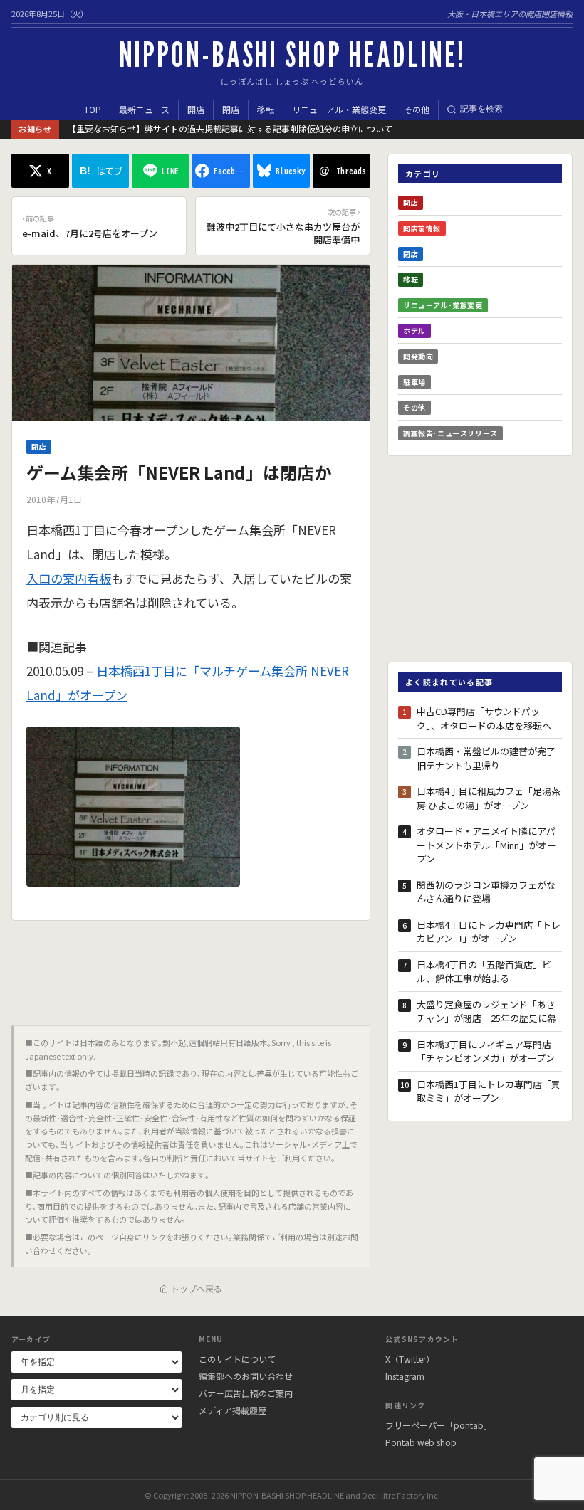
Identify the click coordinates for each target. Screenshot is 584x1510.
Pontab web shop (421, 1442)
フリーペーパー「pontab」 (438, 1425)
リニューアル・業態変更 (339, 109)
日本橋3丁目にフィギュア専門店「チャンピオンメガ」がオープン (486, 1051)
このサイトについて (237, 1359)
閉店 (230, 109)
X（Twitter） (409, 1359)
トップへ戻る (196, 1288)
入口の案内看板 (68, 578)
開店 (195, 109)
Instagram (404, 1376)
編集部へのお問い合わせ (246, 1376)
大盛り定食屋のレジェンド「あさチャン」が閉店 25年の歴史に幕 (486, 1011)
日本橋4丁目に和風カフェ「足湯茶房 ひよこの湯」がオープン (488, 798)
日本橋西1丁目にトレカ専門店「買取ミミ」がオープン (488, 1091)
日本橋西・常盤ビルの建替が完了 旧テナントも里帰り (489, 758)
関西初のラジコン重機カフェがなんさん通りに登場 (486, 892)
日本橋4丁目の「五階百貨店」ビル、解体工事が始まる (484, 972)
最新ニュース (144, 109)
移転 (265, 109)
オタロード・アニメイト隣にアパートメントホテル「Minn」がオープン (486, 844)
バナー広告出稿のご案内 (246, 1393)
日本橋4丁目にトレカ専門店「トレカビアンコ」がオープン (488, 932)
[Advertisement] (191, 967)
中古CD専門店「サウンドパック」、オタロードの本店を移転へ (484, 718)
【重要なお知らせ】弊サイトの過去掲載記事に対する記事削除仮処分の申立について (230, 128)
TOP (92, 109)
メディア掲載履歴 (232, 1410)
